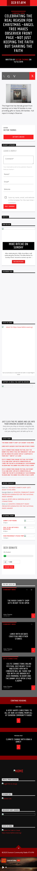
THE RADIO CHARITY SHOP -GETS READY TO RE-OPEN (18, 443)
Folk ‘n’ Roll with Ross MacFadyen (11, 528)
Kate (3, 499)
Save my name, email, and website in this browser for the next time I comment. (21, 197)
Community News (18, 13)
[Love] (32, 76)
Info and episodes (18, 262)
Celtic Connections (10, 659)
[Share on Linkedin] (20, 76)
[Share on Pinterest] (14, 76)
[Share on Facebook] (4, 76)
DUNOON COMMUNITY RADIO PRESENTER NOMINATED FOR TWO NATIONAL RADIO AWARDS (18, 494)
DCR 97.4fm (18, 2)
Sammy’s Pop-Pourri (10, 520)
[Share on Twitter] (8, 76)
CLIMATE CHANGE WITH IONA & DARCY (19, 741)
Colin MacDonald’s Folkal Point (13, 536)
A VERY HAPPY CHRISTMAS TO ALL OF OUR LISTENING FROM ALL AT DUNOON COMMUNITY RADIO (18, 713)
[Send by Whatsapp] (26, 76)
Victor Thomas (22, 59)
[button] (3, 867)
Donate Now (9, 567)
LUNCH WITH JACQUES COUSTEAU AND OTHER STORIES (18, 446)
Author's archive (18, 137)
